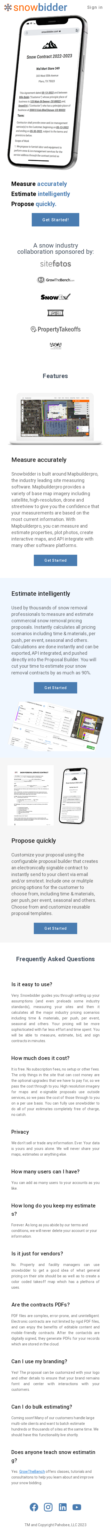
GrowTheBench (32, 1471)
